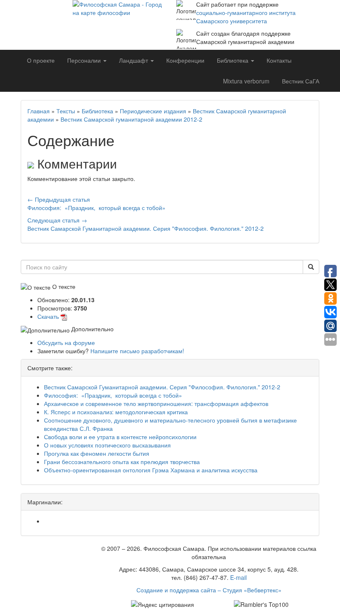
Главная (38, 111)
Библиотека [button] (233, 60)
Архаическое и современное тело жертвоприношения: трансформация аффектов (156, 403)
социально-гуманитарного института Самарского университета (246, 16)
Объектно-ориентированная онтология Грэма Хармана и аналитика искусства (150, 470)
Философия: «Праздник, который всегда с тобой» (113, 395)
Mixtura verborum (246, 81)
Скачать (48, 316)
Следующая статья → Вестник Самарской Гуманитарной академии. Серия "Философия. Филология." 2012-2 (145, 224)
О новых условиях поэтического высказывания (107, 445)
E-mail (238, 577)
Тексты (65, 111)
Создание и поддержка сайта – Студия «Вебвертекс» (209, 590)
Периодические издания (153, 111)
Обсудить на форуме (66, 342)
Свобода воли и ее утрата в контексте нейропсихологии (120, 437)
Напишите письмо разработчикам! (137, 351)
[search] (311, 267)
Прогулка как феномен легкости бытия (96, 453)
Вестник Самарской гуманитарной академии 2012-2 (131, 119)
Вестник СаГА (300, 81)
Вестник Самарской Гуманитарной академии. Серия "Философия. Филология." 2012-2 (162, 387)
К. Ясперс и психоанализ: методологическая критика (116, 412)
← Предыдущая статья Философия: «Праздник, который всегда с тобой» (96, 203)
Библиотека (97, 111)
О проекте (41, 60)
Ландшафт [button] (134, 60)
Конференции (185, 60)
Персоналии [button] (84, 60)
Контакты (279, 60)
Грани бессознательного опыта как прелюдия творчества (122, 461)
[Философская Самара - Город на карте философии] (118, 23)
